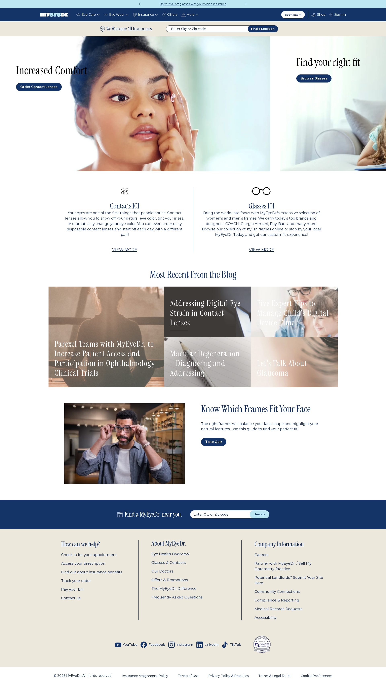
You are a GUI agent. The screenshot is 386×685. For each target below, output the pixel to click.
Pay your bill (72, 589)
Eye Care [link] (89, 15)
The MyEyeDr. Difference (173, 588)
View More (124, 249)
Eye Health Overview (170, 554)
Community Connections (277, 591)
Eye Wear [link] (117, 15)
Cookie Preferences (316, 676)
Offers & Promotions (169, 580)
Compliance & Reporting (277, 600)
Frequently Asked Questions (177, 597)
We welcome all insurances (129, 28)
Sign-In (340, 15)
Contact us (71, 598)
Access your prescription (83, 563)
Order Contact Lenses (38, 87)
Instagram (184, 645)
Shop (318, 14)
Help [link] (191, 15)
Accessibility (266, 617)
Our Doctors (162, 571)
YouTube (130, 645)
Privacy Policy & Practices (228, 676)
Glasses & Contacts (168, 562)
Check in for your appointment (89, 555)
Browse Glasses (314, 78)
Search (259, 514)
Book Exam (293, 15)
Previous (140, 4)
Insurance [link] (146, 15)
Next (246, 4)
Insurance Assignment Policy (145, 676)
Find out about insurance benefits (91, 572)
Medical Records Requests (278, 609)
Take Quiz (213, 442)
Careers (261, 555)
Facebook (157, 645)
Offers (172, 15)
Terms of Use (188, 676)
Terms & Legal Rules (274, 676)
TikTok (235, 645)
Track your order (76, 581)
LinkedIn (211, 645)
